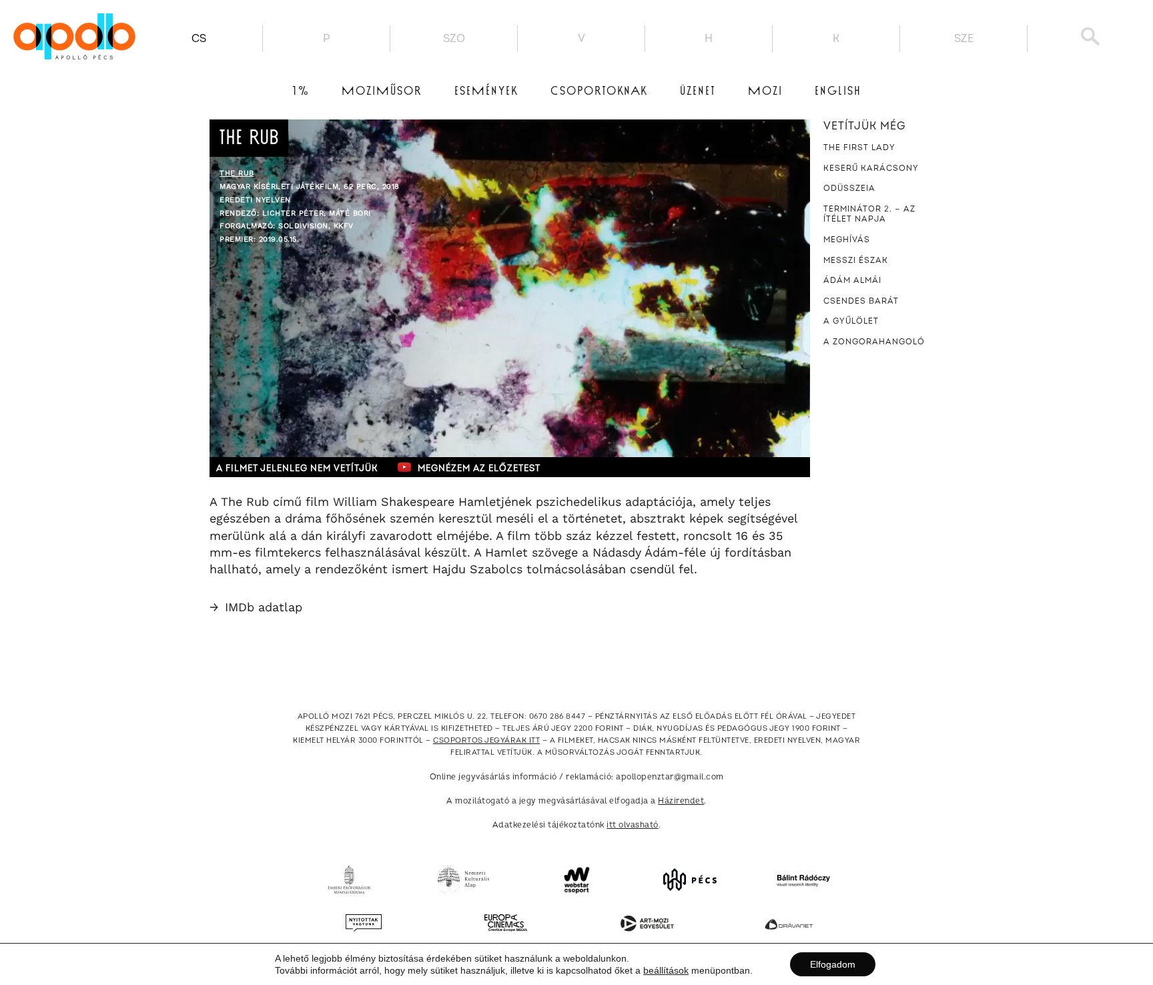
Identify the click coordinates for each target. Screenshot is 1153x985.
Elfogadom (832, 964)
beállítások (666, 970)
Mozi (765, 91)
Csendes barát (861, 301)
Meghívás (846, 240)
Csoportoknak (599, 91)
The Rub (237, 173)
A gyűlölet (851, 321)
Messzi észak (855, 261)
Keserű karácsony (871, 168)
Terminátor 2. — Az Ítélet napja (869, 214)
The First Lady (859, 148)
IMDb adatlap (256, 607)
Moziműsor (382, 91)
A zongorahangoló (874, 342)
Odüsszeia (849, 189)
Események (486, 91)
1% (301, 91)
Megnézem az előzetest (479, 468)
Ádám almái (852, 281)
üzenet (698, 91)
